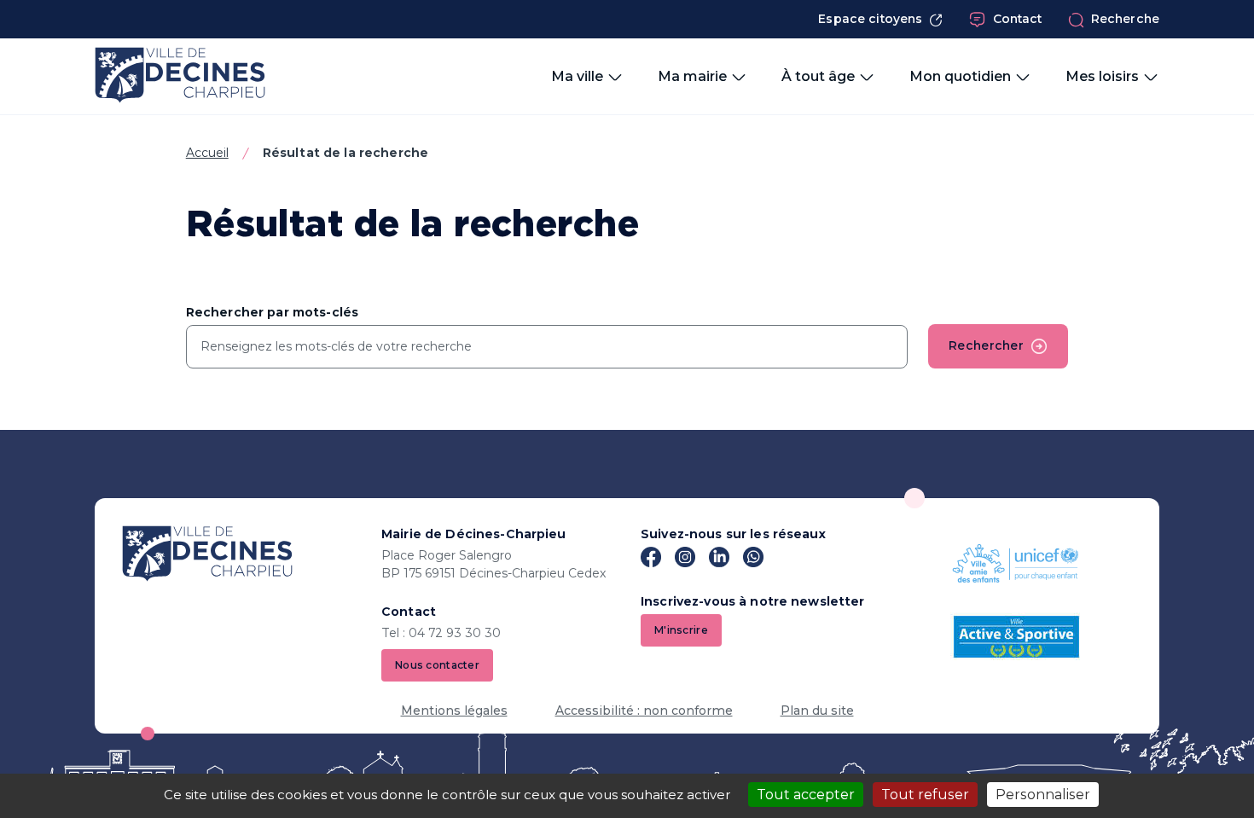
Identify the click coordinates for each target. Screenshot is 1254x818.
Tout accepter (806, 794)
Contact (1017, 18)
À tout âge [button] (818, 76)
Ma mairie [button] (692, 76)
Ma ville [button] (577, 76)
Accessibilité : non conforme (644, 710)
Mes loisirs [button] (1102, 76)
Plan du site (817, 710)
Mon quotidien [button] (960, 76)
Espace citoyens (870, 18)
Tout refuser (925, 794)
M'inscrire (681, 630)
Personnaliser (1043, 794)
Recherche (1125, 18)
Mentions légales (454, 710)
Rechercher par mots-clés (272, 312)
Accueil (207, 152)
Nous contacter (437, 664)
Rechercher (986, 345)
